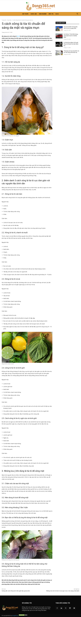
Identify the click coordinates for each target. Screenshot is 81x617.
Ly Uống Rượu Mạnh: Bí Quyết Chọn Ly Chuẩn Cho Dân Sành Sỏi (71, 44)
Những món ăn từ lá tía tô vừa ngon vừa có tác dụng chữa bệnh (62, 591)
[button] (77, 14)
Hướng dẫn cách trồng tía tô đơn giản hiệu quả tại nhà (16, 591)
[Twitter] (65, 608)
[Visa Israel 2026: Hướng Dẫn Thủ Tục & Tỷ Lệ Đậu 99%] (59, 28)
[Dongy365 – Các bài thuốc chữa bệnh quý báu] (40, 6)
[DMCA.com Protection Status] (23, 615)
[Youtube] (74, 608)
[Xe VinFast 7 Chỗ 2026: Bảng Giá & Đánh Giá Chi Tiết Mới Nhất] (59, 35)
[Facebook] (57, 608)
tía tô (18, 36)
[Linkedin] (61, 608)
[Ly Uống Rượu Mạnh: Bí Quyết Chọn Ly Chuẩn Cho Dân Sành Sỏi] (59, 44)
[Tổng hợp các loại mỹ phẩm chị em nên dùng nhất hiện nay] (59, 52)
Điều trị (51, 14)
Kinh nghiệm (42, 14)
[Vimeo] (70, 608)
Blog (57, 14)
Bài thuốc (25, 14)
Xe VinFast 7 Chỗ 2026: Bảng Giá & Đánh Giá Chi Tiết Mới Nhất (71, 36)
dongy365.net (15, 615)
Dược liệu (34, 14)
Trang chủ (4, 20)
